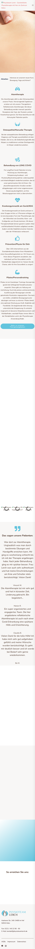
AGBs (3, 942)
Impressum (11, 942)
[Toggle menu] (33, 5)
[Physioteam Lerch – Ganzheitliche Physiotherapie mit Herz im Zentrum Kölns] (15, 5)
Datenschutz (21, 942)
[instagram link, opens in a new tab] (6, 946)
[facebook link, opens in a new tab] (2, 946)
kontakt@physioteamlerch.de (17, 931)
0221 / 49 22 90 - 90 (12, 929)
